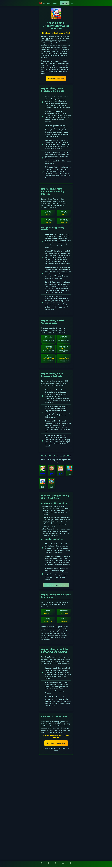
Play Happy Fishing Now (56, 78)
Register (64, 3)
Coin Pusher (51, 473)
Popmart (42, 473)
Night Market (60, 473)
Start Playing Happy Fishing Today (56, 585)
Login (55, 3)
